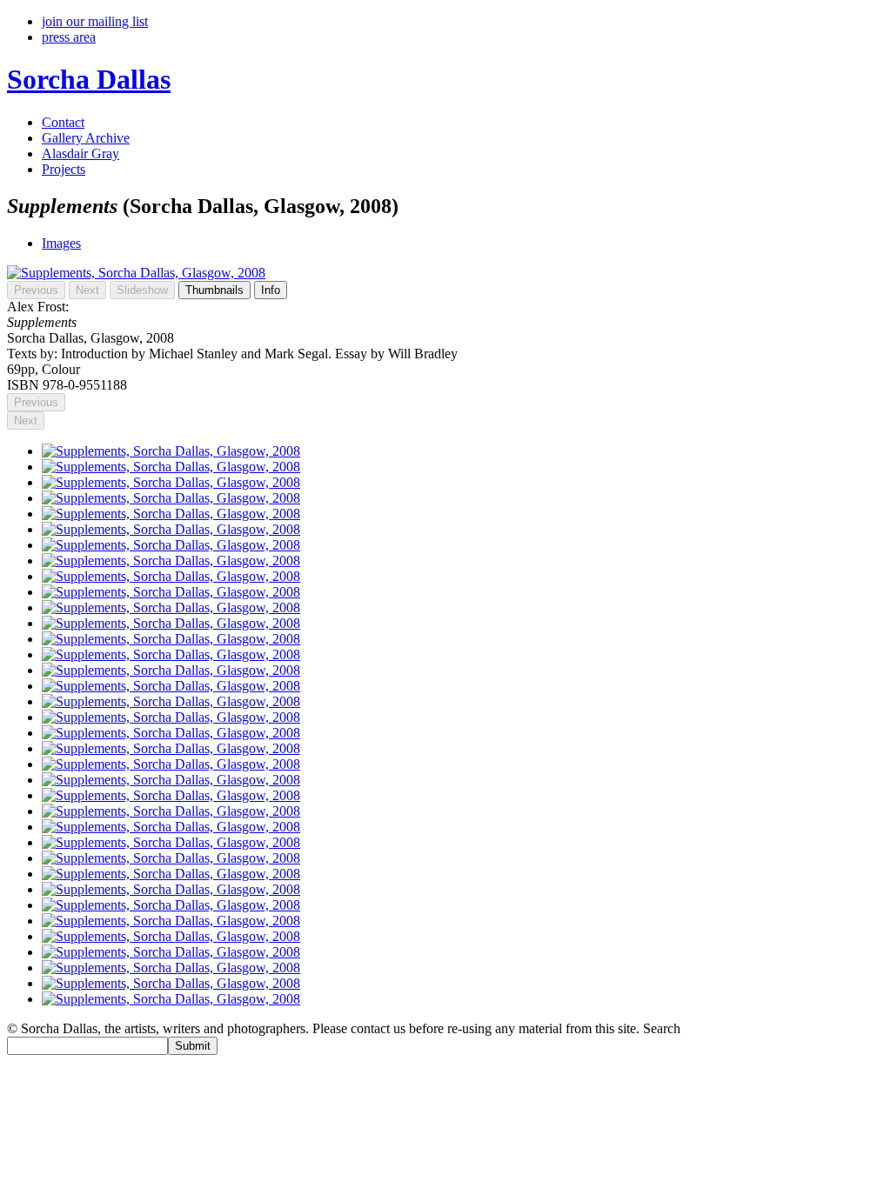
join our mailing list (95, 21)
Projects (63, 169)
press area (69, 37)
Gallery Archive (86, 137)
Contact (63, 122)
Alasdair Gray (80, 153)
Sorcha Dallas (89, 79)
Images (61, 243)
